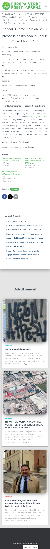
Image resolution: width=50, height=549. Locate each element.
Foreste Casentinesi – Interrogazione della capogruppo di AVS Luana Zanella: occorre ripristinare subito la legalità (22, 255)
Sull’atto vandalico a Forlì (16, 221)
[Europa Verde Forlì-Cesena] (22, 5)
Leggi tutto (27, 364)
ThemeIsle (33, 543)
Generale (15, 189)
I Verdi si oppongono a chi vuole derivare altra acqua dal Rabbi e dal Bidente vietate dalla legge (22, 503)
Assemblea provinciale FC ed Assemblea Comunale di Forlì (12, 174)
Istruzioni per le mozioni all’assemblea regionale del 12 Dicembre (35, 161)
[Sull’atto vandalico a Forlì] (25, 320)
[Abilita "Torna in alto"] (45, 544)
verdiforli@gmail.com (36, 116)
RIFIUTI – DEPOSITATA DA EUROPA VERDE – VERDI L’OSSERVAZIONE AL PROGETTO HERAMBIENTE (24, 425)
